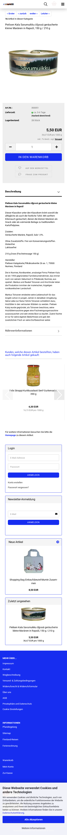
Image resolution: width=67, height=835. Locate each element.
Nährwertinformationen (18, 330)
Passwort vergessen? (18, 487)
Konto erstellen (15, 482)
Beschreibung (13, 191)
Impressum (8, 663)
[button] (10, 147)
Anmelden (33, 475)
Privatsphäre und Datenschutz (17, 703)
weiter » (34, 13)
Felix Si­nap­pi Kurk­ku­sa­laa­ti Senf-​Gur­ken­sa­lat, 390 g (33, 392)
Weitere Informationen (33, 828)
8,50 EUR (33, 590)
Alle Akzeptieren (34, 819)
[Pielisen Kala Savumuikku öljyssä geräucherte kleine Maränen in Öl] (33, 58)
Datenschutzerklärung (13, 813)
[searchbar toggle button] (45, 4)
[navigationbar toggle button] (62, 4)
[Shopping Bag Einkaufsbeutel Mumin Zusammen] (33, 561)
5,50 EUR (33, 637)
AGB (5, 698)
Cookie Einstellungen (13, 709)
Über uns (7, 692)
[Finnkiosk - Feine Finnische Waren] (7, 4)
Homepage (10, 435)
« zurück (22, 13)
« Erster (11, 13)
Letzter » (45, 13)
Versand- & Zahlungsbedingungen (19, 680)
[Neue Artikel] (57, 542)
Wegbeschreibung (11, 675)
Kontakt (6, 669)
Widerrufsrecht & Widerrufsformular (20, 686)
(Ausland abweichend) (40, 116)
